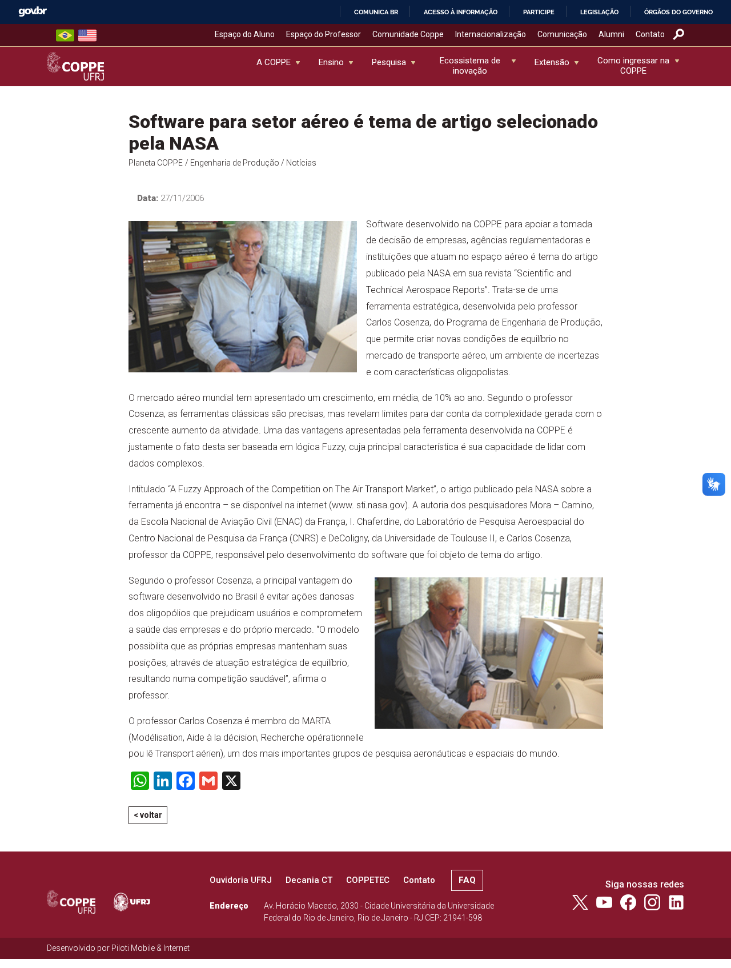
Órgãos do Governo (678, 12)
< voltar (148, 815)
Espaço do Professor (323, 34)
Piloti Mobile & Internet (150, 948)
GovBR (32, 11)
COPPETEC (367, 880)
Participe (539, 12)
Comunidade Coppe (408, 34)
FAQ (467, 880)
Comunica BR (376, 12)
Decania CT (309, 880)
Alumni (611, 34)
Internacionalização (490, 34)
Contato (650, 34)
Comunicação (562, 34)
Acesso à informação (460, 12)
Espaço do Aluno (245, 34)
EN (87, 35)
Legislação (599, 12)
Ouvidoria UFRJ (241, 880)
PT (65, 35)
